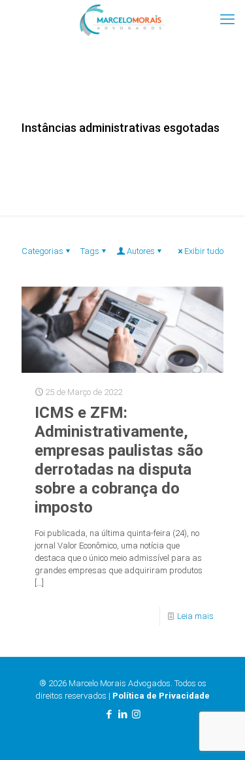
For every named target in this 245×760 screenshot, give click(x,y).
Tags (89, 251)
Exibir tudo (203, 251)
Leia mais (195, 616)
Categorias (42, 251)
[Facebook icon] (109, 714)
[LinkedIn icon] (122, 714)
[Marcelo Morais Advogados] (122, 19)
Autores (141, 251)
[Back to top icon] (218, 733)
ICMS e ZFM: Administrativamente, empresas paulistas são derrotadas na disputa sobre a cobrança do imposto (119, 460)
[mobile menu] (227, 19)
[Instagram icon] (136, 714)
